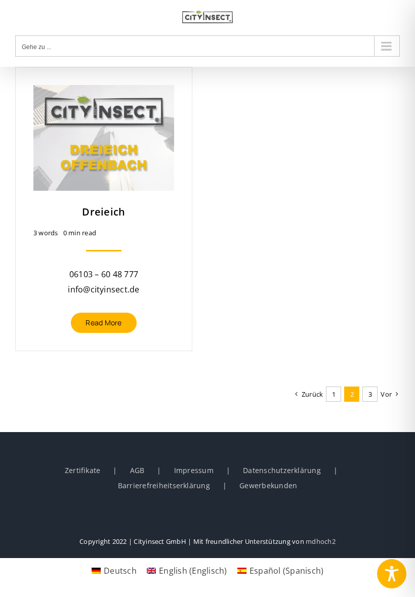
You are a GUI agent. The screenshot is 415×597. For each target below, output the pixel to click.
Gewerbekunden (268, 485)
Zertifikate (83, 470)
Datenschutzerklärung (282, 470)
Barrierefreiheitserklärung (164, 485)
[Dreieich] (103, 92)
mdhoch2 (321, 541)
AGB (137, 470)
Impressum (194, 470)
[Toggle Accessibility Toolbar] (391, 573)
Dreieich (103, 212)
